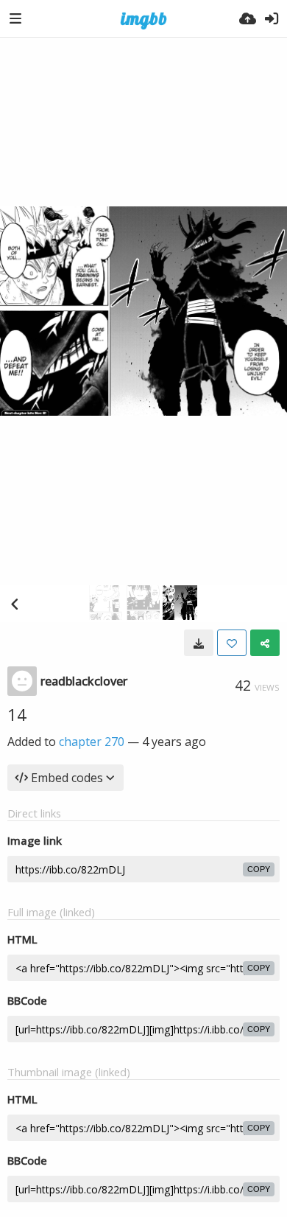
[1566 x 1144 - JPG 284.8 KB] (198, 643)
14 (16, 714)
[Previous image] (14, 603)
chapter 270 (91, 741)
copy (258, 869)
